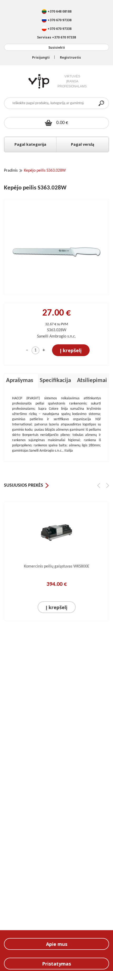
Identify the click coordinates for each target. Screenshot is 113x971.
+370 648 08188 (59, 11)
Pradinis (11, 171)
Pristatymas (56, 964)
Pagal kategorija (30, 144)
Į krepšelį (71, 350)
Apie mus (56, 944)
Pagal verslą (82, 144)
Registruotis (70, 57)
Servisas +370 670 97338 (56, 37)
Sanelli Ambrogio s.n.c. (56, 336)
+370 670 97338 (59, 20)
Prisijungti (41, 57)
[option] (56, 564)
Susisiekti (56, 47)
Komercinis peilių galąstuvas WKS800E (56, 566)
